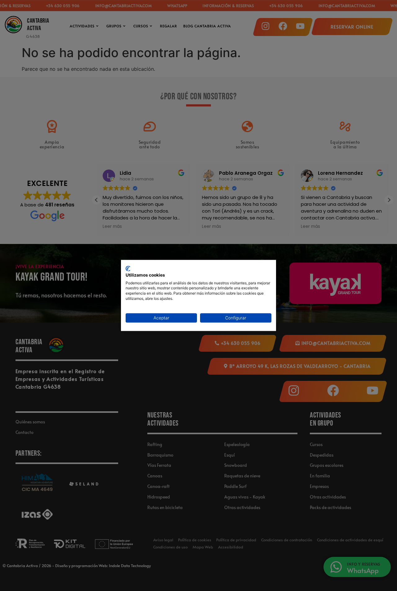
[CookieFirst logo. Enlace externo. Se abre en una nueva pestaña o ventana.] (128, 268)
